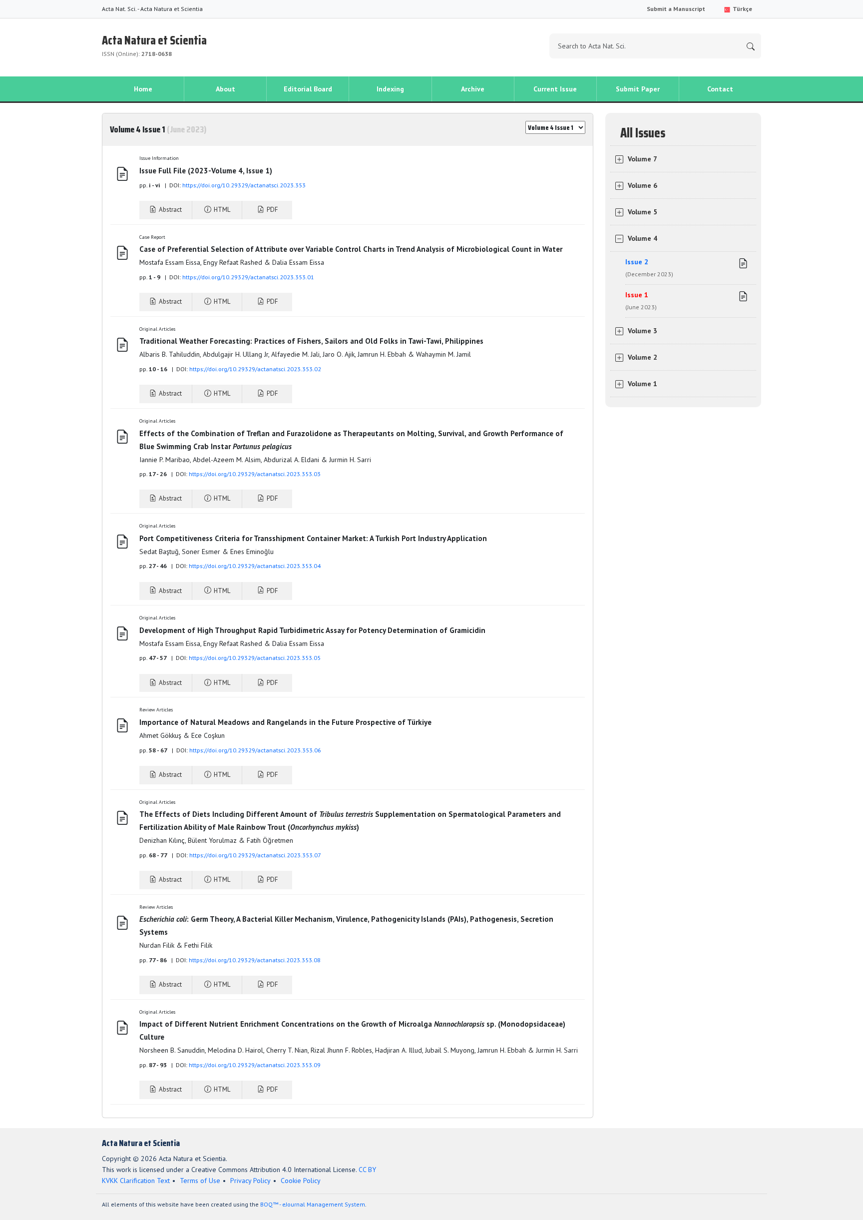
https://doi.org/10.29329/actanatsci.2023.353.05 (255, 657)
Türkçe (741, 8)
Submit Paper (638, 88)
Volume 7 (642, 158)
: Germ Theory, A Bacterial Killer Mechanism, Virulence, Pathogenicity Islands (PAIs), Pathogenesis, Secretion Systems (346, 925)
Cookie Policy (301, 1180)
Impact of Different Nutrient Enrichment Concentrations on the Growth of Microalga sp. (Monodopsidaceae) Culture (352, 1030)
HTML (221, 209)
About (225, 88)
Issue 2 (649, 267)
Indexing (390, 88)
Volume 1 (642, 383)
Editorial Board (308, 88)
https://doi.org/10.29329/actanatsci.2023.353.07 (255, 855)
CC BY (367, 1169)
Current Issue (555, 88)
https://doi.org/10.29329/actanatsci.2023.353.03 (255, 474)
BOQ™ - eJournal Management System (312, 1204)
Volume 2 (642, 357)
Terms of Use (200, 1180)
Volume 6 (642, 185)
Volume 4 (642, 238)
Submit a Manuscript (676, 8)
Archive (472, 88)
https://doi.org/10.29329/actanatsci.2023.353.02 (255, 369)
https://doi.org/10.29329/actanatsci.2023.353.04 (255, 566)
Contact (720, 88)
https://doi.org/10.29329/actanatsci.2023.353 (244, 185)
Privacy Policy (250, 1180)
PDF (271, 209)
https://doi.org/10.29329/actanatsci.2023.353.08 (255, 960)
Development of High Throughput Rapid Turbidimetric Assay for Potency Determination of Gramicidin (312, 630)
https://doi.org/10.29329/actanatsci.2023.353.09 (255, 1065)
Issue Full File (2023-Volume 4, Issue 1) (205, 170)
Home (143, 88)
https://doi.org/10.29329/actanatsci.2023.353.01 (248, 277)
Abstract (169, 209)
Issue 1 (641, 300)
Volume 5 (642, 211)
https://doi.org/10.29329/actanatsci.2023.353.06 (255, 750)
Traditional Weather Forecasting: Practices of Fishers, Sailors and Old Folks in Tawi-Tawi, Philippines (311, 341)
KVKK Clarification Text (136, 1180)
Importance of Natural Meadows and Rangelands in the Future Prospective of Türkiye (285, 722)
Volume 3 (642, 330)
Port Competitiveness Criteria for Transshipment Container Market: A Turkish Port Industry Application (314, 538)
